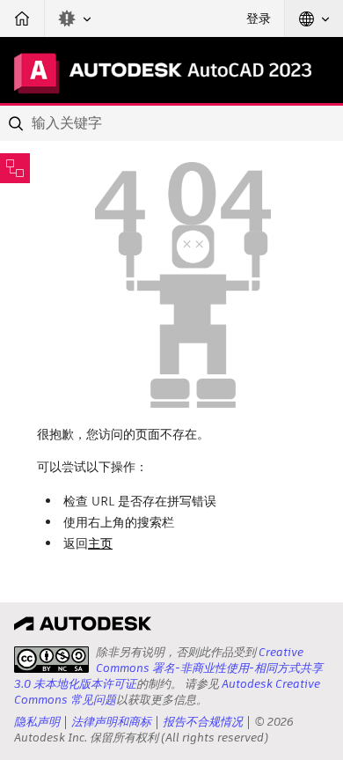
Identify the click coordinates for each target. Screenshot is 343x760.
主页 (100, 543)
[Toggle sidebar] (15, 168)
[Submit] (17, 123)
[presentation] (51, 659)
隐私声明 (37, 721)
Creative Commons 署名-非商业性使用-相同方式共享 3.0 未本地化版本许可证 (168, 668)
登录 (258, 18)
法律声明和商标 (111, 721)
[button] (75, 18)
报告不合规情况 (203, 721)
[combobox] (171, 123)
